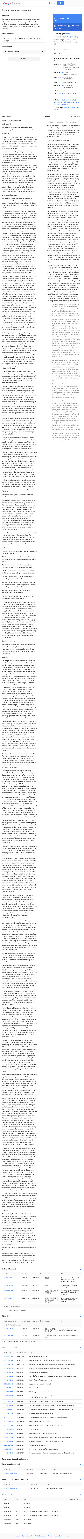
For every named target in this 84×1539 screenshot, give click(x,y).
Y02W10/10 (9, 38)
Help (67, 1536)
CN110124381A (9, 1278)
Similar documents (68, 102)
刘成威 (67, 37)
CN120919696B (8, 1437)
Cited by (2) (73, 100)
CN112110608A (8, 1380)
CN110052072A (8, 1364)
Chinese (67, 34)
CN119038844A (8, 1376)
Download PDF (61, 26)
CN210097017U (8, 1413)
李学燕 (75, 37)
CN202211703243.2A (10, 1473)
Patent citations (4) (63, 100)
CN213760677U (8, 1368)
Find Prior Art (75, 26)
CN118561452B (8, 1396)
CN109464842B (8, 1405)
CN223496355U (8, 1433)
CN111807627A (8, 1388)
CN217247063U (9, 1298)
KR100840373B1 (9, 1429)
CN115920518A (8, 1372)
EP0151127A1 (8, 1417)
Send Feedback (27, 1536)
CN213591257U (8, 1392)
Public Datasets (40, 1536)
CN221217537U (8, 1449)
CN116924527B (9, 1329)
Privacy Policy (59, 1536)
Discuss (56, 109)
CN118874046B (9, 1335)
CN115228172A (8, 1421)
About (17, 1536)
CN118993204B (8, 1360)
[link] (24, 39)
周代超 (62, 37)
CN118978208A (8, 1409)
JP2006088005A (9, 1445)
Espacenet (66, 107)
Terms (50, 1536)
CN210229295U (8, 1425)
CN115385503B (8, 1453)
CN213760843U (9, 1285)
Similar (59, 28)
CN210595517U (8, 1401)
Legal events (58, 102)
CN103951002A (8, 1356)
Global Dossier (75, 107)
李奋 (71, 37)
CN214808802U (9, 1291)
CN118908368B (8, 1441)
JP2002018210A (9, 1384)
